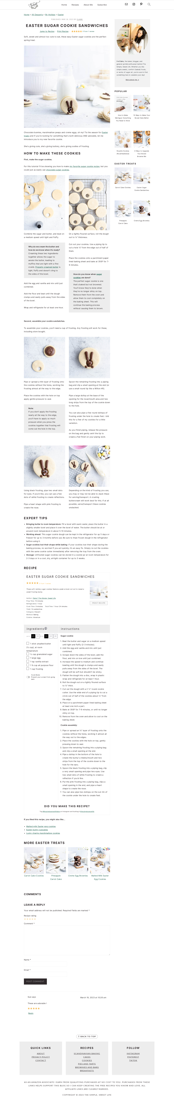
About (41, 1054)
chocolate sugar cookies (57, 170)
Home (64, 5)
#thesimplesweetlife (87, 811)
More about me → (132, 80)
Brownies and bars (87, 1067)
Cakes (87, 1057)
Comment (29, 923)
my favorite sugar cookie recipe (84, 166)
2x (51, 636)
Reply (30, 1013)
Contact (41, 1060)
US (33, 636)
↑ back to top (87, 1036)
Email (27, 970)
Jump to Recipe (47, 31)
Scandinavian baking (87, 1054)
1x (46, 636)
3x (55, 636)
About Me (88, 5)
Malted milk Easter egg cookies (41, 826)
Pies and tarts (87, 1064)
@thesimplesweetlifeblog (51, 811)
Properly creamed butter (46, 267)
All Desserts (37, 14)
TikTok (133, 1060)
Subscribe (102, 5)
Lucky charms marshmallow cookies (43, 833)
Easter (61, 14)
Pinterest (133, 1057)
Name (27, 960)
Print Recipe (62, 31)
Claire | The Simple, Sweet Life (44, 598)
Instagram (133, 1054)
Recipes (75, 5)
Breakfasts (87, 1071)
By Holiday (50, 14)
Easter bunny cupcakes (37, 830)
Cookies (87, 1060)
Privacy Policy (41, 1057)
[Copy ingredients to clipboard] (45, 628)
